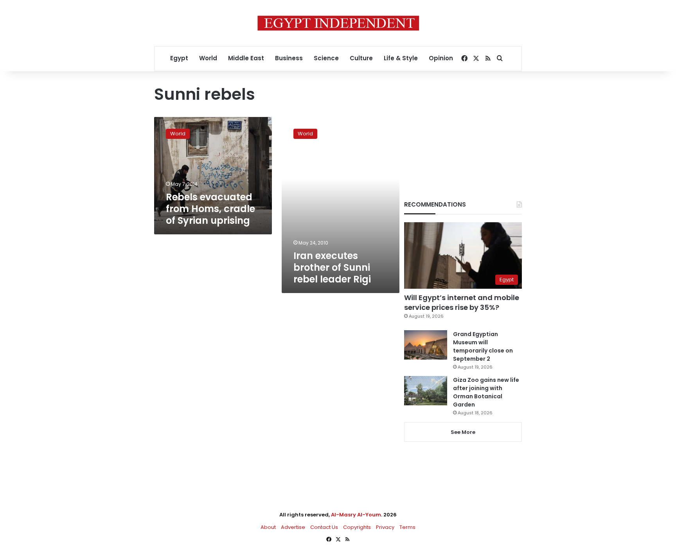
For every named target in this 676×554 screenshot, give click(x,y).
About (268, 527)
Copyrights (357, 527)
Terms (407, 527)
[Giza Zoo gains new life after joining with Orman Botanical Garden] (425, 390)
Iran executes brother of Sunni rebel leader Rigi (332, 267)
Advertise (293, 527)
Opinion (441, 58)
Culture (361, 58)
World (208, 58)
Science (326, 58)
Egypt (179, 58)
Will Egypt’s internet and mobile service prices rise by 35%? (461, 302)
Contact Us (324, 527)
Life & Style (401, 58)
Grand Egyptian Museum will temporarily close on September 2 (483, 346)
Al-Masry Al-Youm (356, 514)
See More (463, 432)
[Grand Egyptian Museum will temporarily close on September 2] (425, 345)
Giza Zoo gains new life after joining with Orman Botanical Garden (486, 392)
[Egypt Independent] (338, 23)
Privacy (385, 527)
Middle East (246, 58)
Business (289, 58)
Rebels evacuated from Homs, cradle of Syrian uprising (210, 209)
